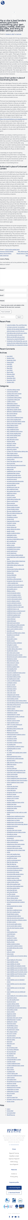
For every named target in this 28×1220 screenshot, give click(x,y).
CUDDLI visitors (11, 401)
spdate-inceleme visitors (13, 944)
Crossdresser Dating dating (14, 397)
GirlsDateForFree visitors (13, 549)
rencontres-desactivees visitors (15, 868)
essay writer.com (11, 467)
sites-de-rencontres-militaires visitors (17, 920)
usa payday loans (11, 1079)
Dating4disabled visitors (13, 405)
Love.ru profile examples (13, 680)
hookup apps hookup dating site (15, 569)
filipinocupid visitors (12, 505)
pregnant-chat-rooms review (14, 848)
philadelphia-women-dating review (16, 832)
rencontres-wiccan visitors (14, 876)
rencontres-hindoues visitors (14, 870)
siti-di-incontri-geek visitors (14, 924)
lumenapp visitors (11, 688)
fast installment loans (12, 489)
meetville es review (12, 712)
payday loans (10, 810)
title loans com (11, 1043)
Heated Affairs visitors (13, 563)
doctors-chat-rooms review (14, 423)
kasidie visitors (11, 641)
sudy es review (11, 952)
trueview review (11, 1061)
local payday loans (12, 668)
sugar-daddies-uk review (13, 964)
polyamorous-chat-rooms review (15, 844)
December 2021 (11, 378)
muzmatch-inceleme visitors (14, 742)
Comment (3, 268)
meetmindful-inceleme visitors (15, 710)
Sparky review (11, 942)
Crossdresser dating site (13, 399)
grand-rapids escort (12, 551)
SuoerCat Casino (11, 1001)
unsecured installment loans (14, 1075)
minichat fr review (12, 740)
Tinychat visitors (11, 1035)
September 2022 (11, 360)
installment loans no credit (14, 613)
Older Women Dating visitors (14, 762)
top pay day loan (11, 1051)
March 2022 (10, 372)
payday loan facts (11, 804)
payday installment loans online (15, 802)
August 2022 (10, 362)
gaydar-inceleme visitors (13, 533)
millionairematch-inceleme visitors (16, 734)
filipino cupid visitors (12, 501)
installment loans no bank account (16, 611)
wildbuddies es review (13, 1089)
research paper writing (13, 878)
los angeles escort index (13, 678)
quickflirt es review (12, 858)
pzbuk (8, 852)
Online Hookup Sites (12, 776)
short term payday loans (13, 912)
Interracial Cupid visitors (13, 623)
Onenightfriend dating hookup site (16, 770)
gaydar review (11, 531)
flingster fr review (11, 515)
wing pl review (11, 1093)
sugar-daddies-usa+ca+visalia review (17, 970)
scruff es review (11, 894)
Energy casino (10, 459)
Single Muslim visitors (13, 914)
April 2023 (10, 356)
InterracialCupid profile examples (16, 625)
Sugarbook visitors (12, 998)
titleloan (9, 1045)
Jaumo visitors (11, 637)
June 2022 (9, 366)
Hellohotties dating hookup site (15, 565)
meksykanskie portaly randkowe (15, 716)
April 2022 (10, 370)
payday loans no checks (13, 820)
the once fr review (11, 1033)
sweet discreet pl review (13, 1005)
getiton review (11, 545)
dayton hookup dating (13, 407)
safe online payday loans (13, 884)
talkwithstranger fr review (14, 1019)
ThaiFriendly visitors (12, 1027)
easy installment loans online (14, 431)
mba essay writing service (14, 704)
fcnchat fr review (11, 497)
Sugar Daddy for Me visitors (14, 960)
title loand (9, 1041)
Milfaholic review (11, 730)
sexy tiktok (10, 908)
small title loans (11, 934)
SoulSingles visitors (12, 940)
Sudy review (10, 954)
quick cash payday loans (13, 854)
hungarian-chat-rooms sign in (15, 581)
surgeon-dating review (13, 1003)
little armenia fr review (13, 662)
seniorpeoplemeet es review (14, 906)
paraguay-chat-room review (14, 792)
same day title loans (12, 892)
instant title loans (11, 621)
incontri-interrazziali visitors (14, 599)
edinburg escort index (13, 447)
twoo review (10, 1067)
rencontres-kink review (13, 872)
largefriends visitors (12, 650)
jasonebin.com (11, 631)
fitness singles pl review (13, 507)
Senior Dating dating (12, 898)
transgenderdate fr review (14, 1059)
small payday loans (12, 932)
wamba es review (11, 1083)
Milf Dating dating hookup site (15, 728)
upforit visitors (11, 1077)
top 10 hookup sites (12, 1047)
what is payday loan (12, 1085)
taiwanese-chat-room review (14, 1017)
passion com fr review (13, 798)
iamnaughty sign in (12, 589)
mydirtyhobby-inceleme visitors (15, 746)
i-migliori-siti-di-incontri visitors (15, 585)
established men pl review (14, 471)
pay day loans (10, 800)
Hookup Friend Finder (13, 571)
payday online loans (12, 826)
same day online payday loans (15, 886)
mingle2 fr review (11, 736)
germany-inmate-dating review (15, 539)
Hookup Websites (11, 575)
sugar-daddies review (12, 962)
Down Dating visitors (12, 425)
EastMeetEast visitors (12, 427)
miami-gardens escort (13, 722)
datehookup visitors (12, 403)
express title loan (11, 485)
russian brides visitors (13, 882)
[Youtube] (15, 1217)
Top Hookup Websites (13, 1049)
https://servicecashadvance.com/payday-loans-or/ (13, 119)
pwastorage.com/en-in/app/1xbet (16, 850)
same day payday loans (13, 888)
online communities (12, 774)
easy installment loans (13, 429)
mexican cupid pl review (13, 720)
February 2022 (11, 374)
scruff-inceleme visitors (13, 896)
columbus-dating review (13, 389)
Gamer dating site (11, 527)
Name (2, 290)
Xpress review (10, 1101)
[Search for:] (8, 317)
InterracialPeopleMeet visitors (15, 627)
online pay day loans (12, 786)
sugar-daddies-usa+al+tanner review (17, 968)
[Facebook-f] (9, 1217)
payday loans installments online (16, 816)
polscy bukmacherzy (12, 842)
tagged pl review (11, 1015)
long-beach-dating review (14, 676)
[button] (14, 1188)
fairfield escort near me (13, 487)
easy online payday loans (14, 435)
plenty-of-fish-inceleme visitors (15, 840)
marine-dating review (12, 698)
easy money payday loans (14, 433)
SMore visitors (11, 936)
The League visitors (12, 1031)
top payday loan (11, 1053)
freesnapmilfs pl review (13, 521)
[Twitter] (12, 1217)
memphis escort (11, 718)
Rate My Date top (11, 864)
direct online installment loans (15, 417)
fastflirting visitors (12, 493)
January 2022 (10, 376)
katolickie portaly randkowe (14, 643)
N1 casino (9, 750)
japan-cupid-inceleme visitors (15, 629)
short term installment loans (14, 910)
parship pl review (11, 794)
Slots (8, 930)
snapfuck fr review (12, 938)
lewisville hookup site (12, 660)
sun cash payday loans (13, 999)
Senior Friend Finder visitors (14, 900)
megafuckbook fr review (13, 714)
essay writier (10, 469)
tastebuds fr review (12, 1021)
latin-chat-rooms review (13, 653)
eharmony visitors (12, 449)
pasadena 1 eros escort (13, 796)
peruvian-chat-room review (14, 830)
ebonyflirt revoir (11, 445)
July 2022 (9, 364)
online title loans (11, 790)
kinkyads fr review (12, 645)
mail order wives (11, 692)
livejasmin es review (12, 665)
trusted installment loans (13, 1063)
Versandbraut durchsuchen (14, 1081)
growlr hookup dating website (15, 555)
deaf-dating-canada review (14, 409)
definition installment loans (14, 411)
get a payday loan (11, 541)
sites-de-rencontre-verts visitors (15, 918)
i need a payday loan (12, 583)
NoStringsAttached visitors (14, 756)
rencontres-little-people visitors (15, 874)
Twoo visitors (10, 1069)
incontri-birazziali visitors (13, 593)
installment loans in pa (13, 609)
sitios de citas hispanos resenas (15, 928)
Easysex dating (11, 441)
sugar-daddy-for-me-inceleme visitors (17, 995)
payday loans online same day (15, 822)
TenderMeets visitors (12, 1025)
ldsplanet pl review (12, 659)
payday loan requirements (14, 806)
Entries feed (10, 1111)
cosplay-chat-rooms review (14, 393)
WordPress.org (11, 1115)
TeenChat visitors (11, 1023)
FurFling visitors (11, 525)
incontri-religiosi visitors (13, 601)
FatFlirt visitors (11, 495)
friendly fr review (11, 523)
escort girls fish (11, 463)
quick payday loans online (14, 856)
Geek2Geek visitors (12, 537)
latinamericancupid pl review (14, 655)
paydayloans (10, 828)
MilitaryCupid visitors (12, 732)
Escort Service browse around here (16, 465)
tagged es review (11, 1013)
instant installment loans (13, 617)
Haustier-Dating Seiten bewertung (16, 561)
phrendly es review (12, 834)
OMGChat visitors (11, 764)
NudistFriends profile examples (15, 758)
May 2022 (9, 368)
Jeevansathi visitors (12, 639)
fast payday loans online (13, 491)
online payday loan (12, 788)
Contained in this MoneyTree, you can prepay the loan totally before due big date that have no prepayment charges (17, 343)
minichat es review (12, 738)
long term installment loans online (16, 672)
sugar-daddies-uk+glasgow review (16, 966)
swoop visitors (11, 1011)
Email (2, 295)
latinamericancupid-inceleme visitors (17, 656)
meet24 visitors (11, 708)
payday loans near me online (14, 818)
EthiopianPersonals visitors (14, 477)
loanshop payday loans (13, 666)
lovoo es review (11, 684)
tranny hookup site (12, 1057)
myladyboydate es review (14, 748)
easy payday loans (12, 437)
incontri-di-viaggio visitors (14, 595)
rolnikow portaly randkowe (14, 880)
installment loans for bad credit (15, 607)
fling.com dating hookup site (14, 513)
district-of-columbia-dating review (16, 421)
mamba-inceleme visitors (13, 696)
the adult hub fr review (13, 1029)
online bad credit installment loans (16, 772)
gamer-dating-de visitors (13, 529)
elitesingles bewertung (13, 455)
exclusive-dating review (13, 483)
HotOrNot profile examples (14, 579)
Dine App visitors (11, 415)
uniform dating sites (12, 1073)
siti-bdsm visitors (11, 922)
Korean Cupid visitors (12, 647)
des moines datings (12, 413)
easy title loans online (13, 439)
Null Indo (18, 34)
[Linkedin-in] (18, 1217)
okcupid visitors (11, 760)
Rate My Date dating (12, 862)
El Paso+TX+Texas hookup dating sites (17, 451)
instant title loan (11, 619)
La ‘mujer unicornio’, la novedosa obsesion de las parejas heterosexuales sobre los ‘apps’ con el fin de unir (17, 329)
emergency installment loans (14, 457)
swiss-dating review (12, 1009)
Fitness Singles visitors (13, 509)
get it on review (11, 543)
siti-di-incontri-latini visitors (14, 926)
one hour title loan (12, 768)
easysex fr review (11, 443)
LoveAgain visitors (12, 682)
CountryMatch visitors (13, 395)
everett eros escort (12, 479)
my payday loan (11, 744)
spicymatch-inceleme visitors (14, 946)
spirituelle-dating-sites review (15, 948)
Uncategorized (11, 1071)
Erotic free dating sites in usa (14, 461)
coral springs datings (12, 391)
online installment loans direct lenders (17, 780)
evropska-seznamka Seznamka (15, 481)
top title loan (10, 1055)
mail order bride (11, 690)
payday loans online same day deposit (17, 824)
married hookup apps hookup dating (17, 700)
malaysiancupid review (13, 694)
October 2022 (10, 358)
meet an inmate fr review (13, 706)
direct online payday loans (12, 249)
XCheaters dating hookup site (15, 1099)
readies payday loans (12, 866)
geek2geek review (12, 535)
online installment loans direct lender (17, 778)
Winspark (9, 1095)
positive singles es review (13, 846)
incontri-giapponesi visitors (14, 597)
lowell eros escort (11, 686)
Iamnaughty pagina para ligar (15, 587)
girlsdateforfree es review (14, 547)
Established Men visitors (13, 473)
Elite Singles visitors (12, 453)
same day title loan (12, 890)
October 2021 (10, 382)
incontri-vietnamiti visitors (14, 603)
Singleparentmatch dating (14, 916)
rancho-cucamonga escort (14, 860)
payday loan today (12, 808)
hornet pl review (11, 577)
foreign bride (10, 519)
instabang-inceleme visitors (14, 605)
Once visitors (10, 766)
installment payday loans (13, 615)
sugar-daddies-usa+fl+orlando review (17, 972)
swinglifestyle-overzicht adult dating (16, 1007)
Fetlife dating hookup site (13, 499)
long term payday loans (13, 674)
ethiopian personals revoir (14, 475)
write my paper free (12, 1097)
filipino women (11, 503)
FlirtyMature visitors (12, 517)
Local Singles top (11, 670)
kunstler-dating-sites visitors (14, 649)
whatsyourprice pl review (13, 1087)
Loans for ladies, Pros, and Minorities (17, 325)
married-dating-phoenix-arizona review (17, 702)
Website (2, 301)
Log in (8, 1109)
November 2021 (11, 380)
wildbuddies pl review (13, 1091)
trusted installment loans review (15, 1065)
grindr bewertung (11, 553)
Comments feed (11, 1113)
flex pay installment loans (14, 511)
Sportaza (9, 950)
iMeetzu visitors (11, 591)
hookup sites (10, 573)
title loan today (11, 1039)
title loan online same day (14, 1037)
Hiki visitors (10, 567)
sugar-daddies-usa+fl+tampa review (16, 974)
